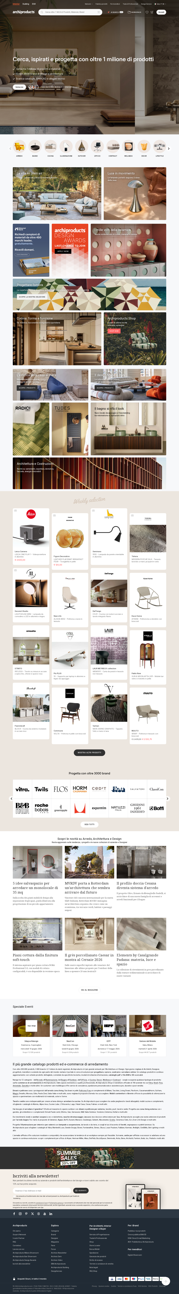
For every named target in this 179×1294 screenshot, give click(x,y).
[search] (41, 12)
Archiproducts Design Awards (24, 1260)
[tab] (92, 4)
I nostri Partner (18, 1238)
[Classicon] (156, 789)
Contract (117, 1080)
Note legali (94, 1267)
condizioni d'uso (41, 1203)
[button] (89, 4)
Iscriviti (82, 1190)
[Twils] (41, 789)
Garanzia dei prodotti (98, 1256)
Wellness (107, 1080)
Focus (53, 1249)
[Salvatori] (137, 789)
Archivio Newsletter (59, 1253)
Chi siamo (17, 1231)
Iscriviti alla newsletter (21, 1264)
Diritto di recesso (96, 1260)
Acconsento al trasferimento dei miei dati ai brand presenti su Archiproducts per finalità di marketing (46, 1197)
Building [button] (26, 4)
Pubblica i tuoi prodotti (137, 1231)
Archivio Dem (56, 1256)
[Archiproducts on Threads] (39, 1213)
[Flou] (118, 789)
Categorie (55, 1231)
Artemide (17, 1086)
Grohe (112, 1120)
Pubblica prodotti (101, 4)
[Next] (168, 148)
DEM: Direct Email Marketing (139, 1238)
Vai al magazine (89, 990)
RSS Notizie (142, 1286)
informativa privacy (56, 1203)
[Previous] (10, 148)
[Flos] (60, 789)
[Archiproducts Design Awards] (70, 250)
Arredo (40, 1080)
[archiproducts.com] (24, 12)
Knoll (156, 1083)
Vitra (150, 1083)
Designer (54, 1238)
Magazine (55, 1242)
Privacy (94, 1286)
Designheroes (56, 1271)
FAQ (14, 1242)
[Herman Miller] (80, 808)
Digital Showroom (135, 1255)
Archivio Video (56, 1260)
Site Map (162, 1286)
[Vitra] (22, 789)
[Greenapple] (60, 808)
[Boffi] (156, 808)
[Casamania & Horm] (80, 789)
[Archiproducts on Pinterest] (27, 1213)
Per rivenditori (115, 4)
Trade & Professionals (130, 4)
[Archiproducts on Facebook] (15, 1213)
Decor (99, 1080)
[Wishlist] (147, 12)
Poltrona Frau (85, 1090)
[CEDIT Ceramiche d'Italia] (99, 789)
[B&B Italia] (22, 808)
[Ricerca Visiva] (98, 12)
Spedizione (94, 1253)
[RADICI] (31, 429)
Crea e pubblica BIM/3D (137, 1235)
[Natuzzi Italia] (118, 808)
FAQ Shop (93, 1271)
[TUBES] (70, 429)
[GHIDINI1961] (137, 808)
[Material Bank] (31, 250)
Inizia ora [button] (19, 87)
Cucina (93, 1080)
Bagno (64, 1080)
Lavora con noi (18, 1249)
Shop (92, 1242)
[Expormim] (99, 808)
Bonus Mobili (94, 1249)
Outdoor (73, 1080)
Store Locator (95, 1245)
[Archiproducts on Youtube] (45, 1213)
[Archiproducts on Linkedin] (51, 1213)
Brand (53, 1235)
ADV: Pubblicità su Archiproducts (141, 1242)
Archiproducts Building (60, 1267)
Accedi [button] (161, 12)
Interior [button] (16, 4)
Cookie (113, 1286)
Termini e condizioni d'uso (127, 1286)
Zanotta (25, 1086)
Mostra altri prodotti (89, 753)
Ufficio (84, 1080)
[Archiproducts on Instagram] (20, 1213)
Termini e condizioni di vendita (101, 1264)
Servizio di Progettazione (99, 1235)
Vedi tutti (89, 824)
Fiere (53, 1245)
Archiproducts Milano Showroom (26, 1253)
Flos (161, 1083)
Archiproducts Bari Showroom (25, 1256)
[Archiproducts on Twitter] (33, 1213)
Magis (15, 1093)
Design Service (146, 4)
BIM (34, 4)
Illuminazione (51, 1080)
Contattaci (17, 1245)
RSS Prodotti (153, 1286)
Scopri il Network (19, 1235)
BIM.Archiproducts (58, 1264)
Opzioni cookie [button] (104, 1286)
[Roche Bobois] (41, 808)
